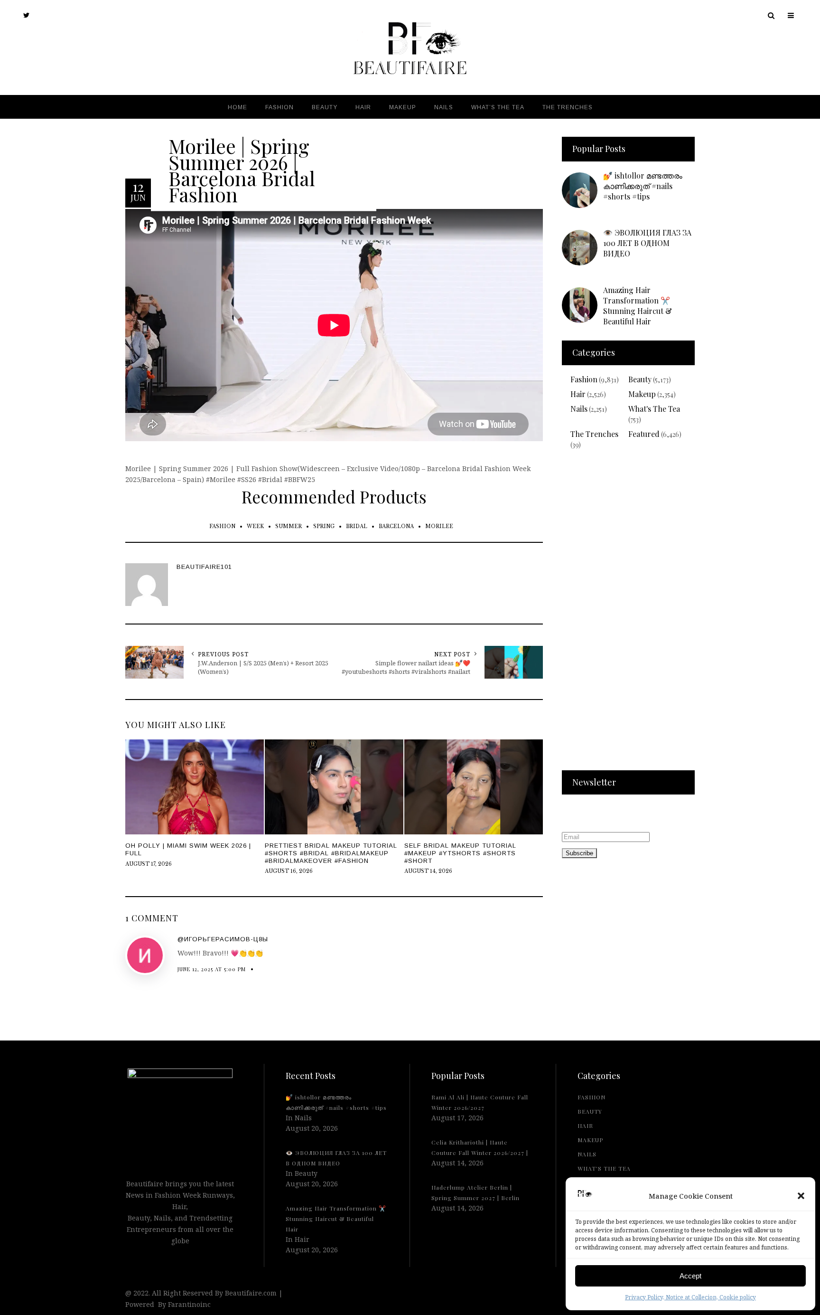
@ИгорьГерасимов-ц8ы (222, 939)
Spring (324, 526)
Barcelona (396, 526)
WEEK (255, 526)
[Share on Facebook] (9, 656)
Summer (288, 526)
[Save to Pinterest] (9, 678)
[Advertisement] (628, 615)
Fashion (583, 379)
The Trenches (594, 434)
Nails (578, 409)
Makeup (642, 394)
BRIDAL (356, 526)
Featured (644, 434)
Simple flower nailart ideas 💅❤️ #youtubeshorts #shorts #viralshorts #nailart (406, 667)
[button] (801, 1196)
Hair (578, 394)
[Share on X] (9, 634)
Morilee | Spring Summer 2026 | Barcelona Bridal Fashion (241, 169)
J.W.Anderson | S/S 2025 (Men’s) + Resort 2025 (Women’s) (263, 667)
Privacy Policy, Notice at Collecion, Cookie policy (690, 1297)
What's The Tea (654, 409)
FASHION (222, 526)
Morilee (439, 526)
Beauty (640, 379)
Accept (690, 1276)
